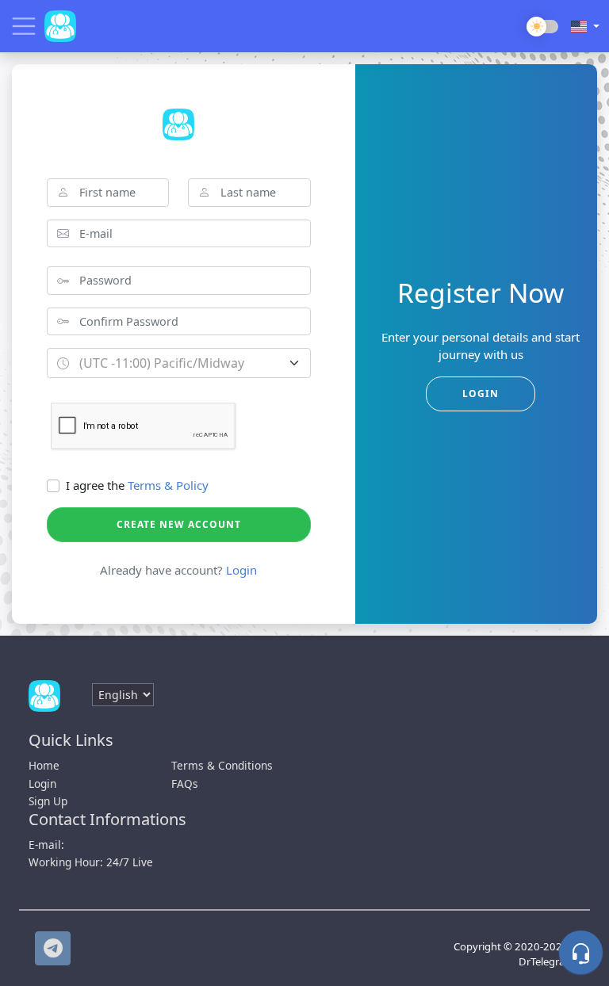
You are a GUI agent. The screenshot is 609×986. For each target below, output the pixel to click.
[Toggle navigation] (24, 26)
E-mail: (46, 844)
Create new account (179, 524)
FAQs (184, 783)
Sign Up (48, 800)
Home (44, 765)
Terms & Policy (168, 485)
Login (241, 570)
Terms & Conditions (222, 765)
